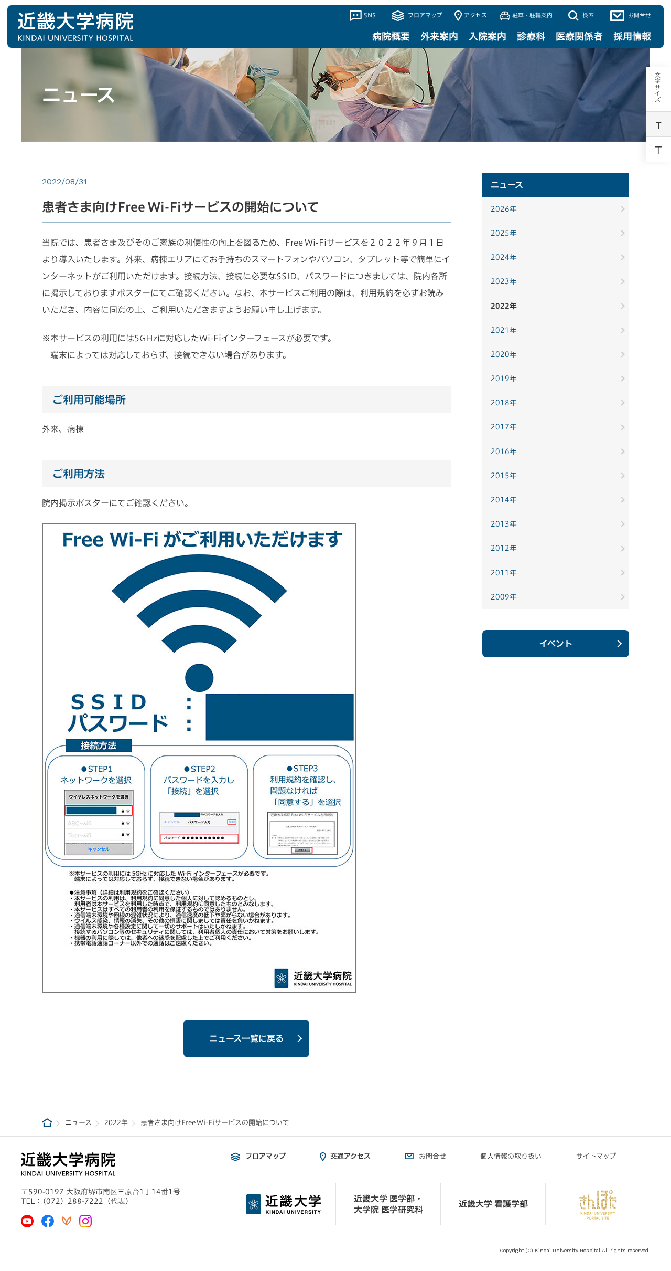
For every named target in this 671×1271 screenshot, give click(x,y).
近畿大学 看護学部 (493, 1204)
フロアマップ (423, 15)
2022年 (504, 306)
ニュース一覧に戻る (246, 1038)
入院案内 (487, 36)
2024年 (504, 257)
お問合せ (638, 15)
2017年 (504, 426)
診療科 (531, 36)
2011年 (504, 572)
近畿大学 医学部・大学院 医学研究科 (388, 1204)
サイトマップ (596, 1156)
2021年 (504, 330)
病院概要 (391, 36)
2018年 (504, 402)
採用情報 (632, 36)
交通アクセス (350, 1156)
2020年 (504, 354)
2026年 (504, 209)
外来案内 (439, 36)
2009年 (504, 597)
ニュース (78, 1122)
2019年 (504, 378)
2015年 (504, 475)
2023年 (504, 281)
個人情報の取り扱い (511, 1156)
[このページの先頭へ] (655, 1167)
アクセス (475, 15)
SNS (370, 15)
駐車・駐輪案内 (532, 15)
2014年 (504, 499)
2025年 (504, 233)
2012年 (504, 548)
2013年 (504, 524)
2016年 (504, 451)
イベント (555, 643)
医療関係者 (579, 36)
